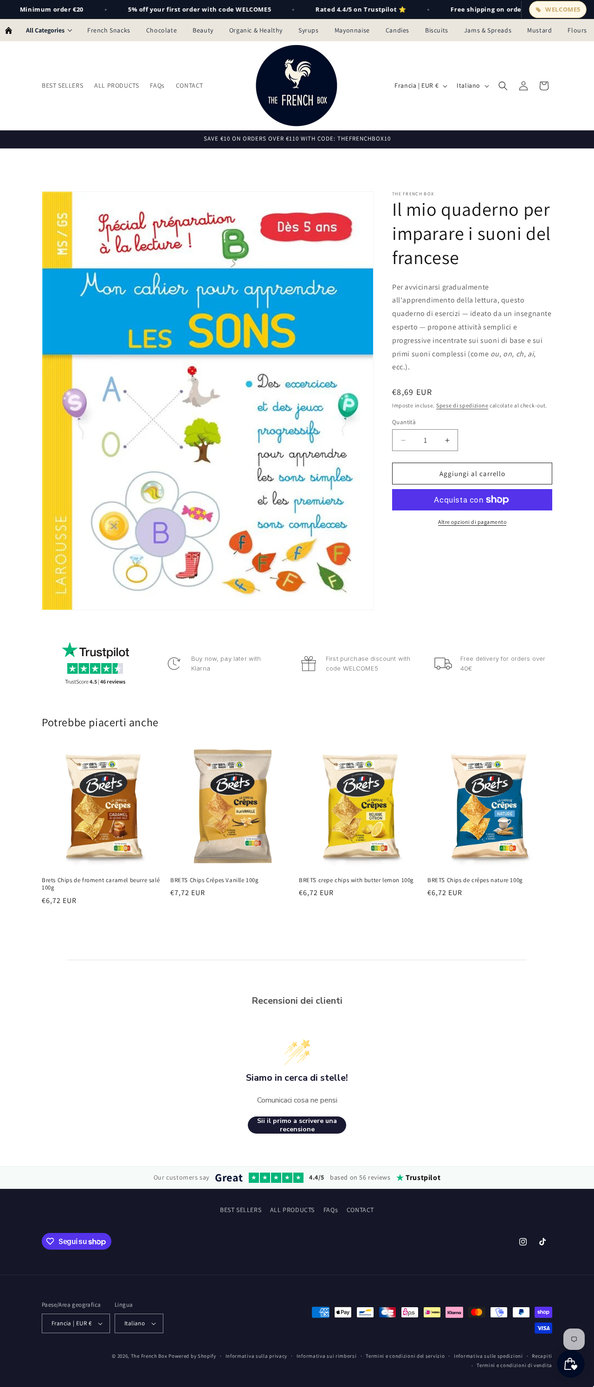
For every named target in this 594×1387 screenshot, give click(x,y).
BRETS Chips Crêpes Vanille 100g (214, 880)
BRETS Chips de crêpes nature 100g (475, 880)
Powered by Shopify (192, 1356)
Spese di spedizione (462, 405)
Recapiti (542, 1356)
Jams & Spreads (487, 30)
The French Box (149, 1356)
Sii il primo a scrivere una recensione (297, 1125)
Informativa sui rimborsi (327, 1356)
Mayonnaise (352, 30)
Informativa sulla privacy (257, 1356)
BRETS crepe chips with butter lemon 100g (356, 880)
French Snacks (108, 30)
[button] (503, 86)
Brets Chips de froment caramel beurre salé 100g (101, 884)
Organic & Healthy (256, 30)
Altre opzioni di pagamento (472, 521)
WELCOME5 (563, 9)
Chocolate (161, 30)
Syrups (308, 30)
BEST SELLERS (240, 1210)
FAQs (330, 1210)
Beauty (203, 30)
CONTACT (360, 1210)
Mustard (539, 30)
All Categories (45, 30)
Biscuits (436, 30)
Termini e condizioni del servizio (405, 1356)
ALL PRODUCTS (292, 1210)
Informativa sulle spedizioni (488, 1356)
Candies (397, 30)
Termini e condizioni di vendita (514, 1365)
